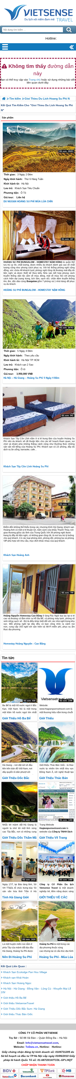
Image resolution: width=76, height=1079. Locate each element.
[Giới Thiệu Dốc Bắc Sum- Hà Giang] (19, 742)
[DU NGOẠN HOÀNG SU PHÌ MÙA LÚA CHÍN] (39, 147)
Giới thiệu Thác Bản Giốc (18, 1014)
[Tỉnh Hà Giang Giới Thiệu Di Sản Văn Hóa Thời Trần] (19, 862)
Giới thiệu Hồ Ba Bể (16, 718)
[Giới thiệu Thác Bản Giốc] (57, 742)
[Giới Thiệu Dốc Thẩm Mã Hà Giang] (19, 802)
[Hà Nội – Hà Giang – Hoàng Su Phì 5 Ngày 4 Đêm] (39, 324)
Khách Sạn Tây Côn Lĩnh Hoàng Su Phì (26, 466)
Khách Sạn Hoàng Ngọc (17, 983)
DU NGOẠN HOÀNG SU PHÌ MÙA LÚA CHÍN (28, 201)
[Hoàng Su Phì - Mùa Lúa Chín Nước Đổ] (57, 921)
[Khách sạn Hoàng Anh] (39, 500)
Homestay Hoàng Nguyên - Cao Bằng (25, 643)
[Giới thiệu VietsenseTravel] (57, 683)
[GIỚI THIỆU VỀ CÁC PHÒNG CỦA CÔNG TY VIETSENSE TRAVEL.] (57, 862)
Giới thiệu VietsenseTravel (18, 1003)
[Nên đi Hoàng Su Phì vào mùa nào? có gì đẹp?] (19, 921)
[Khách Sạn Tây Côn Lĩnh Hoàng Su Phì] (39, 412)
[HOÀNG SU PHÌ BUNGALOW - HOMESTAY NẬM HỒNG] (39, 235)
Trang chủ (35, 79)
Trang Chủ (38, 12)
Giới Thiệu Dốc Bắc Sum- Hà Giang (24, 1008)
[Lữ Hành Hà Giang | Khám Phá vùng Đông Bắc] (4, 98)
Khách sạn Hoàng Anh (16, 555)
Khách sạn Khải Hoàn (16, 977)
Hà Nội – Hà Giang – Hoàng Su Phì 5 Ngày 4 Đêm (31, 378)
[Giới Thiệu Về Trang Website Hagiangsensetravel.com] (57, 802)
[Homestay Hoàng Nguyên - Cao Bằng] (39, 589)
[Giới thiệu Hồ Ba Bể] (19, 683)
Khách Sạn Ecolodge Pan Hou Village (25, 972)
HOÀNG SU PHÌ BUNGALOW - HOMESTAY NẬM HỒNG (34, 290)
